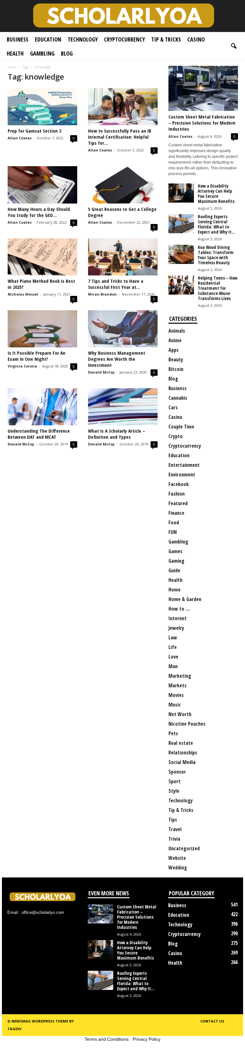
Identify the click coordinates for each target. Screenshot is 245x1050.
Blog (67, 53)
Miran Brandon (102, 294)
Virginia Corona (22, 366)
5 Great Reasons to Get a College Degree (122, 212)
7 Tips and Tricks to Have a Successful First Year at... (115, 284)
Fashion (176, 493)
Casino (196, 39)
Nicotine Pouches (186, 723)
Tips (172, 819)
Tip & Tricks (166, 39)
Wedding (177, 867)
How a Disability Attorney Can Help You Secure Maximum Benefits (216, 193)
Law (172, 637)
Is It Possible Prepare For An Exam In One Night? (36, 356)
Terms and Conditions (107, 1039)
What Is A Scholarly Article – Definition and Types (116, 434)
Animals (176, 330)
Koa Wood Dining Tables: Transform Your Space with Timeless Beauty (216, 255)
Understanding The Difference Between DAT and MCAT (39, 434)
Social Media (182, 762)
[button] (233, 46)
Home (12, 67)
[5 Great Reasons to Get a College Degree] (123, 184)
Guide (174, 570)
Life (172, 647)
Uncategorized (184, 848)
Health (15, 53)
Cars (173, 407)
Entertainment (184, 464)
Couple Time (181, 426)
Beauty (175, 359)
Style (173, 790)
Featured (178, 503)
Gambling (42, 53)
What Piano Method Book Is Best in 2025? (41, 284)
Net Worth (179, 714)
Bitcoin (175, 369)
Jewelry (176, 627)
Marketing (179, 675)
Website (177, 857)
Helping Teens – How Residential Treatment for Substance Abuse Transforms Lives (217, 288)
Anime (175, 340)
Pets (173, 733)
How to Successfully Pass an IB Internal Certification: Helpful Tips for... (119, 136)
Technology (83, 39)
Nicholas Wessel (23, 294)
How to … (179, 608)
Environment (181, 474)
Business (17, 39)
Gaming (176, 560)
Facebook (178, 484)
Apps (173, 349)
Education (48, 39)
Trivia (174, 838)
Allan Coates (20, 137)
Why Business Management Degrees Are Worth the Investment (116, 359)
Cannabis (177, 397)
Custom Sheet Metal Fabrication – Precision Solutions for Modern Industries (201, 122)
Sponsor (177, 771)
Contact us (212, 1021)
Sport (174, 781)
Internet (177, 618)
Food (173, 522)
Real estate (180, 742)
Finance (176, 512)
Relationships (182, 752)
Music (174, 704)
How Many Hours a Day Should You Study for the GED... (39, 212)
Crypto (175, 436)
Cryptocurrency (124, 39)
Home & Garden (184, 599)
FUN (172, 532)
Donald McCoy (101, 372)
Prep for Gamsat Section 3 (34, 130)
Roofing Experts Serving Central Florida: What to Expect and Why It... (216, 224)
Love (173, 656)
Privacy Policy (146, 1039)
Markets (177, 685)
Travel (175, 829)
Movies (176, 695)
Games (175, 551)
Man (173, 666)
